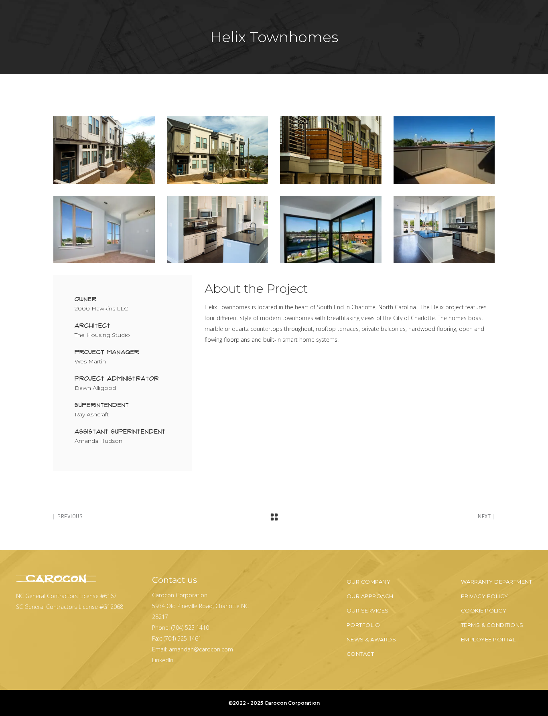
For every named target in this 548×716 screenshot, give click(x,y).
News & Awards (371, 639)
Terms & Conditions (492, 625)
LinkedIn (162, 660)
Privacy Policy (484, 596)
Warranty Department (496, 581)
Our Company (369, 581)
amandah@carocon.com (201, 649)
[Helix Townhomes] (444, 150)
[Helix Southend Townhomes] (104, 150)
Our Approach (370, 596)
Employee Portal (488, 639)
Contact (360, 654)
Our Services (368, 610)
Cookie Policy (484, 610)
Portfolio (363, 625)
